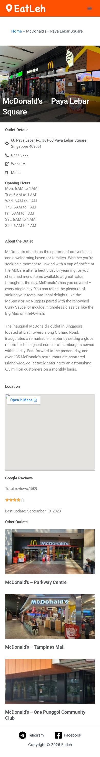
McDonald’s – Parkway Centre (36, 582)
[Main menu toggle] (89, 8)
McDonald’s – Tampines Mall (35, 647)
